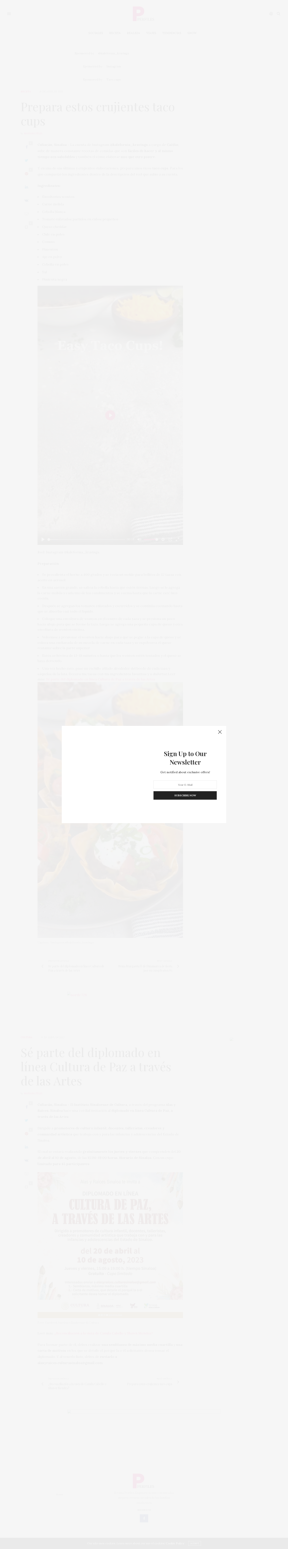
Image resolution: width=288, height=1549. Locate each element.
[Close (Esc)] (220, 732)
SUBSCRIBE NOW (185, 795)
